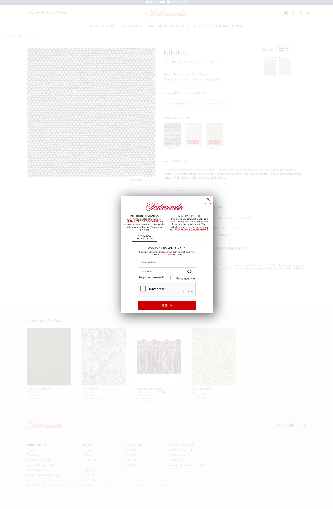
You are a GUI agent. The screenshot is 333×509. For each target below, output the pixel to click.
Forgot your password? (151, 277)
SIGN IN (167, 305)
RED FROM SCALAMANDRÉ (191, 229)
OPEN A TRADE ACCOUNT (142, 221)
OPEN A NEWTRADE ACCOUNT (144, 237)
